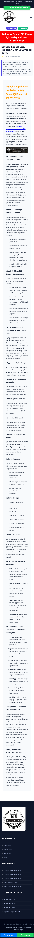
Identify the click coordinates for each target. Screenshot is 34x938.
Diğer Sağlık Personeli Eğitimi (13, 886)
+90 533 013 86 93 (9, 907)
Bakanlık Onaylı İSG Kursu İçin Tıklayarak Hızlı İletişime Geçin (17, 37)
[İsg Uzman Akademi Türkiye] (16, 17)
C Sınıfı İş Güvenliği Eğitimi (12, 878)
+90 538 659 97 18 (9, 899)
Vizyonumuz (7, 853)
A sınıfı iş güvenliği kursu (12, 56)
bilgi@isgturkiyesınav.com (12, 911)
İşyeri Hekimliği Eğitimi (11, 882)
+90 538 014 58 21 (9, 903)
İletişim (6, 857)
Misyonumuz (8, 849)
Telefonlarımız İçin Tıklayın (18, 8)
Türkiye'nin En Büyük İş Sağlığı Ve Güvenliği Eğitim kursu (18, 2)
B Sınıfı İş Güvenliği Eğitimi (12, 874)
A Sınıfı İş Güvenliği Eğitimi (12, 870)
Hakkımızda (7, 845)
